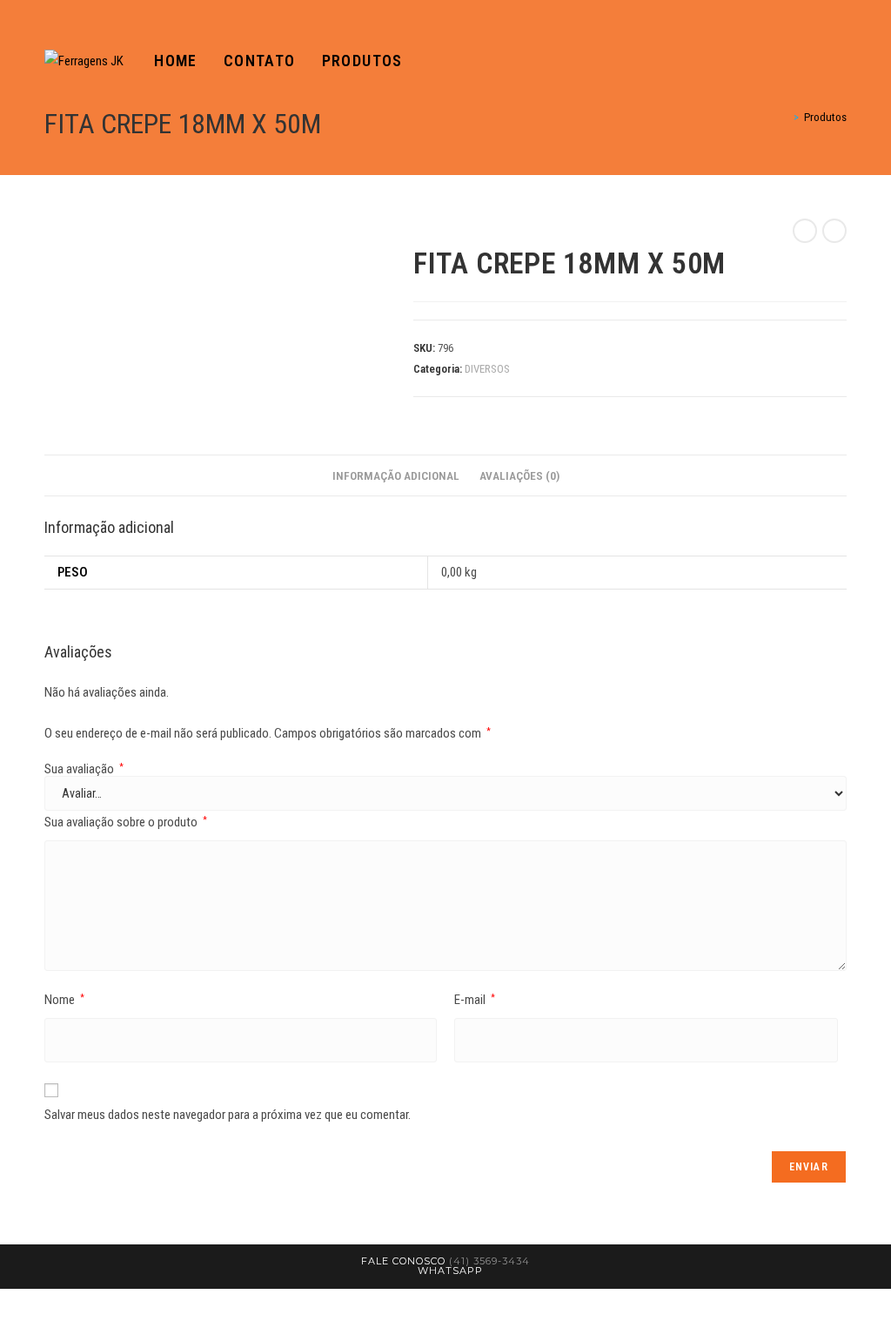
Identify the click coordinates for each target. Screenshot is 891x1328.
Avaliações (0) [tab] (519, 475)
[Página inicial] (784, 117)
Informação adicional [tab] (395, 475)
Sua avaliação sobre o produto (125, 822)
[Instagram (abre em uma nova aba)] (841, 61)
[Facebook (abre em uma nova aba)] (817, 61)
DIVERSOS (487, 368)
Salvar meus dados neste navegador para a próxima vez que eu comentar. (227, 1114)
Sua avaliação (84, 769)
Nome (64, 1000)
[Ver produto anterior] (805, 231)
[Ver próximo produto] (834, 231)
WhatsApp (450, 1270)
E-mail (474, 1000)
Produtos (825, 117)
